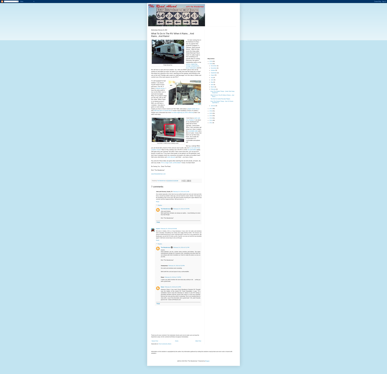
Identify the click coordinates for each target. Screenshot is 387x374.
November (214, 68)
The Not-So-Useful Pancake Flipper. (220, 99)
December (214, 65)
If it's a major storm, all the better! (171, 162)
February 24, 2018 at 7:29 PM (173, 277)
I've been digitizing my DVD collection (182, 112)
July (212, 77)
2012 (211, 120)
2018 (211, 63)
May (212, 82)
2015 (211, 113)
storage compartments (192, 66)
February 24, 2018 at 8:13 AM (181, 191)
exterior (188, 64)
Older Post (198, 341)
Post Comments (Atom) (165, 344)
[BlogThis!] (184, 181)
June (212, 80)
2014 (211, 115)
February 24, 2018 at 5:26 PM (176, 265)
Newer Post (155, 341)
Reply (157, 201)
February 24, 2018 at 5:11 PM (181, 247)
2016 (211, 111)
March (213, 87)
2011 (211, 122)
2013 (211, 118)
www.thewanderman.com (158, 174)
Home (176, 341)
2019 (211, 61)
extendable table (193, 131)
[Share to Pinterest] (190, 181)
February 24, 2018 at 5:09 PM (181, 209)
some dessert (171, 157)
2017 (211, 108)
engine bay (194, 64)
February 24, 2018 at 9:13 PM (173, 287)
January (213, 105)
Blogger (207, 361)
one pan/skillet (191, 149)
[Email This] (183, 181)
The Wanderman (165, 209)
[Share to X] (186, 181)
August (213, 75)
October (213, 70)
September (214, 73)
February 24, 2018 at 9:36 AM (169, 228)
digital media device (193, 109)
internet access (160, 88)
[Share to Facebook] (188, 181)
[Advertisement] (223, 42)
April (212, 84)
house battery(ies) (191, 68)
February (213, 89)
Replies (160, 205)
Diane (162, 287)
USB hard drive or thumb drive (162, 110)
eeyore (158, 228)
